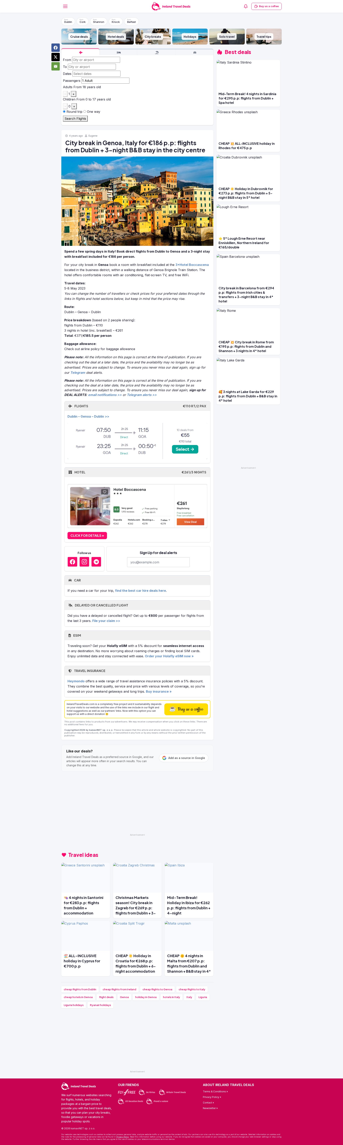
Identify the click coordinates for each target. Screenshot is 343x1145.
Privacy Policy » (212, 1097)
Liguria (202, 997)
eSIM (76, 635)
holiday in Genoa (146, 997)
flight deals (106, 997)
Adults (67, 87)
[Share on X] (55, 57)
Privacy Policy (122, 1137)
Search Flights (75, 119)
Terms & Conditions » (215, 1091)
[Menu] (65, 6)
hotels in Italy (171, 997)
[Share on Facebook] (55, 47)
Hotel (140, 472)
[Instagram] (84, 562)
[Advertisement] (137, 804)
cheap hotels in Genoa (78, 997)
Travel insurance (89, 671)
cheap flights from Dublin (80, 989)
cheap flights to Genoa (157, 989)
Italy (189, 997)
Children (69, 99)
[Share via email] (55, 66)
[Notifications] (246, 6)
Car (77, 580)
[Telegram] (96, 562)
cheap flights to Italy (192, 989)
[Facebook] (72, 562)
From (67, 60)
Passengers (71, 81)
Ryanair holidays (100, 1005)
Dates (67, 74)
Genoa (124, 997)
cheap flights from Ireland (119, 989)
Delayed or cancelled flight (101, 605)
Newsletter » (210, 1108)
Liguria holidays (74, 1005)
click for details (86, 535)
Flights (140, 406)
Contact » (208, 1102)
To (65, 67)
